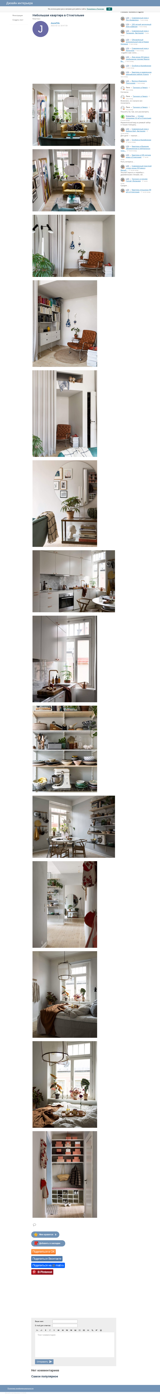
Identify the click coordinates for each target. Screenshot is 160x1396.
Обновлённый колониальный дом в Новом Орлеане (135, 42)
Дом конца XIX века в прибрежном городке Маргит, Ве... (135, 59)
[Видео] (80, 1330)
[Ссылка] (88, 1330)
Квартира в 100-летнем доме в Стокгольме (138, 156)
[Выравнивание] (96, 1330)
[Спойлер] (92, 1330)
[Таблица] (84, 1330)
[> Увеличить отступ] (71, 1330)
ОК (109, 9)
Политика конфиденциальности (21, 1388)
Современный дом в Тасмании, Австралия (137, 32)
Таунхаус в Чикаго (140, 87)
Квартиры (36, 19)
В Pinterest (45, 1272)
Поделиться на (48, 1265)
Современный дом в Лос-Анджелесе (137, 19)
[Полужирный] (46, 1330)
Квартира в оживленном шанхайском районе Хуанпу (139, 73)
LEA (127, 18)
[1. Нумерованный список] (62, 1330)
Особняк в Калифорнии (141, 66)
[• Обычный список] (58, 1330)
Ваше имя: (39, 1321)
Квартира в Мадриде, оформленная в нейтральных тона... (135, 148)
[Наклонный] (50, 1330)
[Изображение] (75, 1330)
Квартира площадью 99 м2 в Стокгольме (138, 191)
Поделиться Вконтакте (46, 1258)
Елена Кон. (130, 116)
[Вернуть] (41, 1330)
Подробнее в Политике (95, 9)
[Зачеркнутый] (54, 1330)
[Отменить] (37, 1330)
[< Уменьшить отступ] (67, 1330)
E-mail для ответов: (43, 1325)
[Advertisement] (136, 236)
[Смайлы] (101, 1330)
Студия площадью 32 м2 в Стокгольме (138, 117)
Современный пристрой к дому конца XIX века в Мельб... (136, 168)
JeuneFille (55, 23)
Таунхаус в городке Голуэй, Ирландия (137, 180)
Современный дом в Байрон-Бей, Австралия (137, 130)
